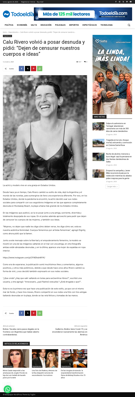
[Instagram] (119, 1)
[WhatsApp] (39, 68)
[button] (129, 25)
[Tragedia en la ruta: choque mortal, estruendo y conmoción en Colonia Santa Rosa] (98, 143)
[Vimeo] (126, 1)
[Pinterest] (33, 68)
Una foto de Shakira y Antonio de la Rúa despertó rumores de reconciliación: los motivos (44, 373)
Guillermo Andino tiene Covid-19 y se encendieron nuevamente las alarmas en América (69, 332)
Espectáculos (13, 32)
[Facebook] (115, 1)
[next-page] (8, 384)
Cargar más (111, 186)
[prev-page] (4, 384)
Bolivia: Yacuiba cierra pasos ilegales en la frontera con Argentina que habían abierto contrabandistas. (21, 332)
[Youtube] (130, 1)
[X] (123, 1)
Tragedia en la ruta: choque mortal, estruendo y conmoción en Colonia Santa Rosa (119, 142)
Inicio (5, 32)
